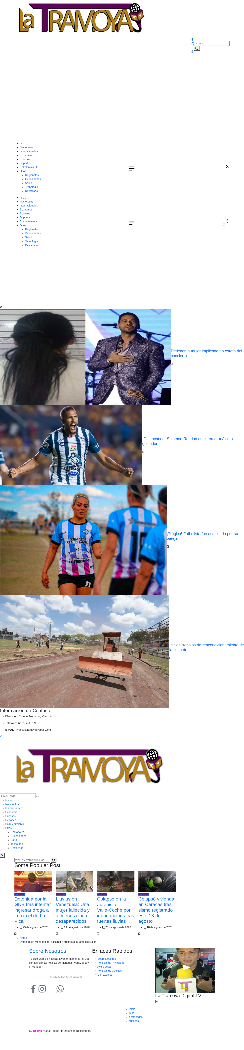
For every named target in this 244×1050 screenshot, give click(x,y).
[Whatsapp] (60, 989)
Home (24, 937)
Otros (23, 171)
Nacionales (26, 147)
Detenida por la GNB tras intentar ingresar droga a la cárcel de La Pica (32, 910)
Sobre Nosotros (47, 951)
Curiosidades (33, 179)
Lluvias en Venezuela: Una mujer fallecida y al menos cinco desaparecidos (73, 910)
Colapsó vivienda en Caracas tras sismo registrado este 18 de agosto (156, 910)
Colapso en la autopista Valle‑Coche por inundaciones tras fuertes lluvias (115, 910)
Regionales (32, 175)
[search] (37, 796)
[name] (80, 18)
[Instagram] (42, 989)
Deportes (25, 163)
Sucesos (25, 159)
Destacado (31, 191)
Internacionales (29, 151)
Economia (26, 155)
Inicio (23, 143)
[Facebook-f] (33, 989)
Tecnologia (31, 187)
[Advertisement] (122, 116)
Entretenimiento (29, 167)
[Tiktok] (51, 989)
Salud (28, 183)
